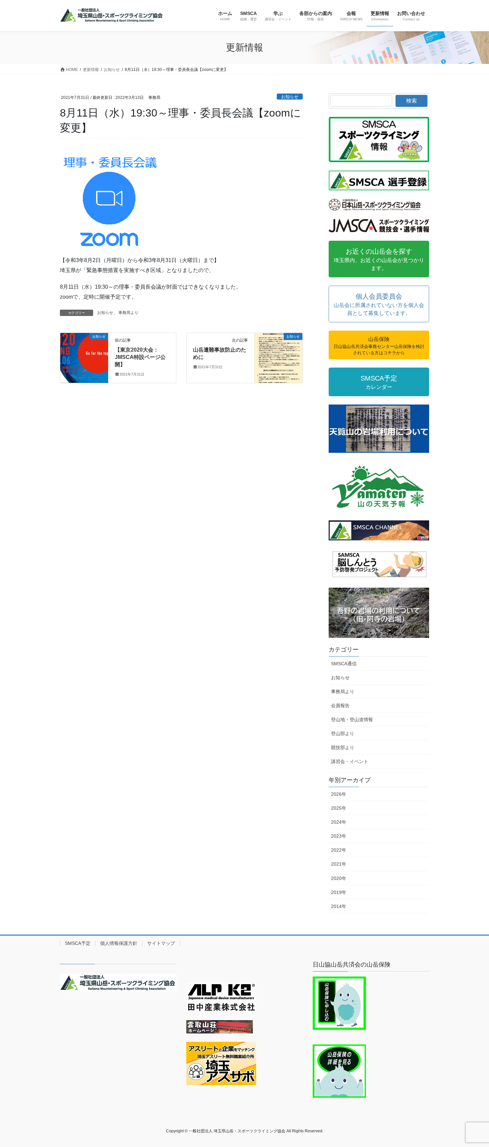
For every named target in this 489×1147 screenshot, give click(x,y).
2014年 (338, 906)
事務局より (128, 312)
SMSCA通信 (344, 663)
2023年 (338, 836)
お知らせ (289, 96)
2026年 (338, 794)
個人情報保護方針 (118, 943)
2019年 (338, 892)
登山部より (342, 733)
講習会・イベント (349, 761)
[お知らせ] (84, 357)
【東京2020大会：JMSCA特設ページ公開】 (140, 357)
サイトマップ (161, 943)
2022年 (338, 850)
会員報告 (340, 705)
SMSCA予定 (77, 943)
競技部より (342, 747)
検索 (411, 101)
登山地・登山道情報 (352, 719)
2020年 (338, 878)
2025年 (338, 808)
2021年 (338, 864)
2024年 (338, 822)
